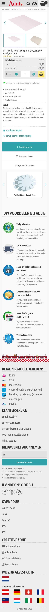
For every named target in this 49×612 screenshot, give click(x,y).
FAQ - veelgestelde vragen (15, 434)
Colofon (6, 520)
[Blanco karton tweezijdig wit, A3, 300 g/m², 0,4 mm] (25, 23)
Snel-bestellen (9, 416)
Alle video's (11, 552)
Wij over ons (8, 508)
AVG (4, 532)
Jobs (4, 514)
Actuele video (12, 546)
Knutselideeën (13, 558)
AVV (4, 526)
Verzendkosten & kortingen (16, 428)
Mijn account (9, 440)
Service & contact (11, 422)
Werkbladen (11, 564)
